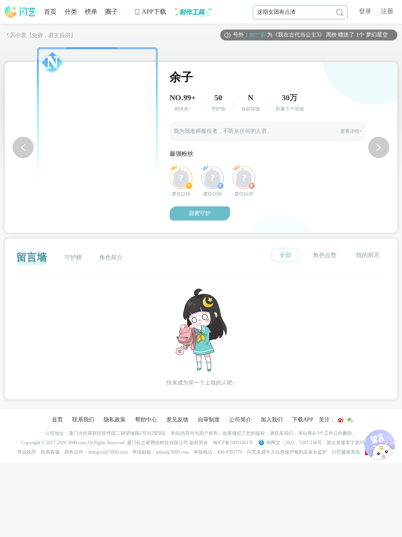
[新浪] (341, 420)
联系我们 (83, 420)
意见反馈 (177, 420)
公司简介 (240, 420)
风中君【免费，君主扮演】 (40, 35)
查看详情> (351, 131)
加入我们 (272, 420)
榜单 (91, 11)
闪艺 (20, 12)
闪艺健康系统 (346, 452)
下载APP (302, 420)
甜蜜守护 (200, 213)
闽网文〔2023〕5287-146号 (293, 442)
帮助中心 (146, 420)
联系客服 (50, 452)
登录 (365, 11)
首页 (50, 11)
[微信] (350, 420)
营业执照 (26, 452)
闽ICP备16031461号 (233, 442)
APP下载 (150, 11)
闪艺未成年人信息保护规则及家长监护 (287, 452)
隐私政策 (115, 420)
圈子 (111, 11)
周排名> (182, 109)
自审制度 (209, 420)
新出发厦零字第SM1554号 (354, 442)
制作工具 (193, 12)
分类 (70, 11)
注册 (387, 11)
